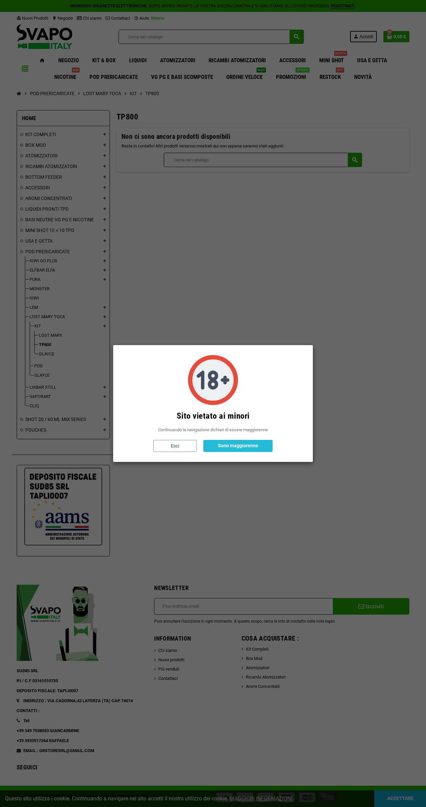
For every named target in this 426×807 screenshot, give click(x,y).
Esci (175, 446)
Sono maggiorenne (238, 445)
